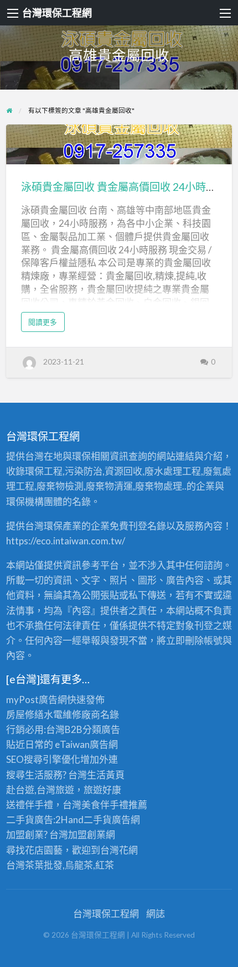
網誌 (155, 913)
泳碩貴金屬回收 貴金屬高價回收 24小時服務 (124, 186)
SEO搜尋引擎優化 (43, 759)
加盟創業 (87, 834)
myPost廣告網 (36, 699)
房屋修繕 (25, 714)
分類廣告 (101, 729)
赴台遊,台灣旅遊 (40, 790)
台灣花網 (119, 850)
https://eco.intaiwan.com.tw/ (65, 541)
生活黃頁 (106, 775)
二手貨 (98, 819)
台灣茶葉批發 (34, 865)
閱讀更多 (46, 324)
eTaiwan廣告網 (86, 744)
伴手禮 (114, 804)
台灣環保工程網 (57, 13)
